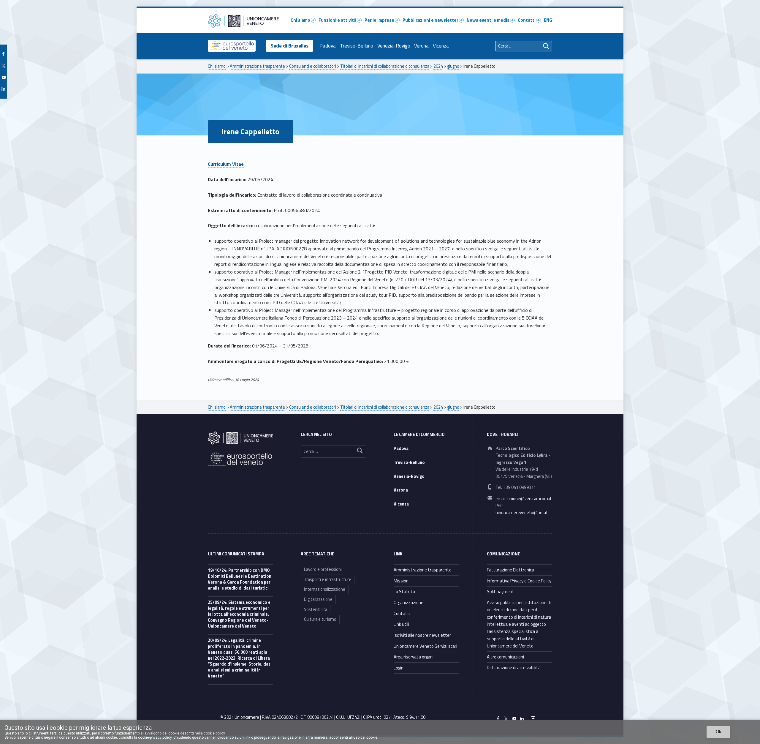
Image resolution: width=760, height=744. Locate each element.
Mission (401, 580)
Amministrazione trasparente (423, 569)
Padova (327, 46)
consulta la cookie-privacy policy (145, 737)
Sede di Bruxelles (289, 46)
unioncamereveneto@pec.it (521, 512)
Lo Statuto (404, 591)
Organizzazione (408, 602)
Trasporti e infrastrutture (327, 579)
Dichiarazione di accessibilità (514, 667)
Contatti (527, 20)
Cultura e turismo (320, 619)
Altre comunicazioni (505, 656)
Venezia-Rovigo (393, 46)
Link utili (401, 624)
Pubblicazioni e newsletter (430, 20)
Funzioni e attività (337, 20)
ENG (548, 20)
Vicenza (441, 46)
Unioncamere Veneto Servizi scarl (425, 646)
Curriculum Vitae (226, 164)
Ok (718, 731)
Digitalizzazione (318, 599)
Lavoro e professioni (323, 569)
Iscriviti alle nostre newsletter (422, 635)
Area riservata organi (413, 656)
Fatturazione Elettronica (510, 569)
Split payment (500, 591)
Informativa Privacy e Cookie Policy (519, 580)
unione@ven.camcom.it (529, 498)
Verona (421, 46)
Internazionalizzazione (324, 589)
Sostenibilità (315, 609)
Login (398, 667)
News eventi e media (488, 20)
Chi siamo (300, 20)
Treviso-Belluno (356, 46)
